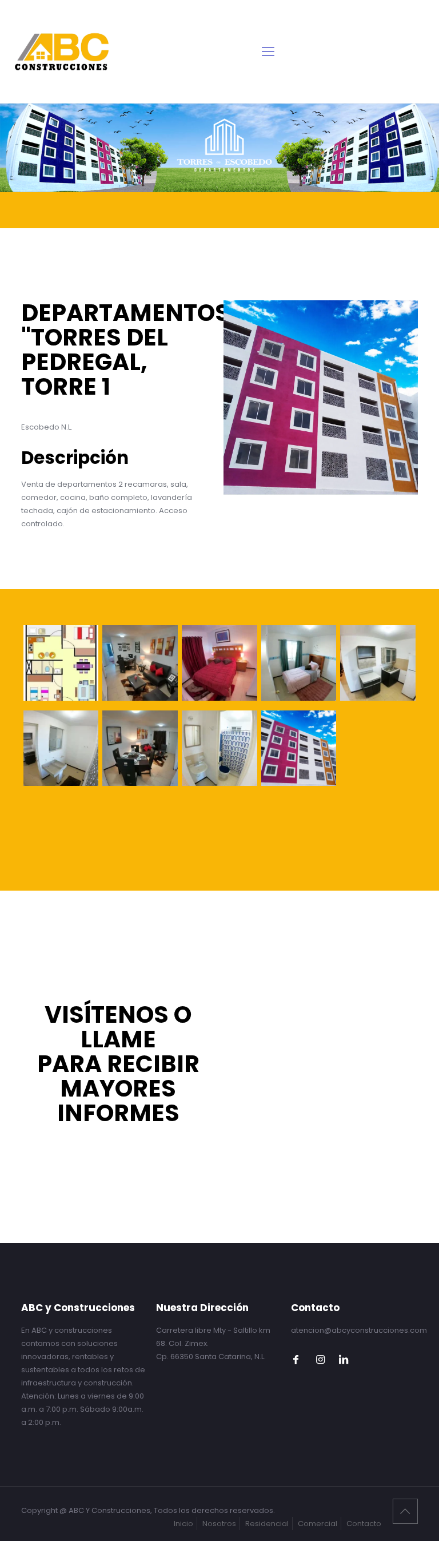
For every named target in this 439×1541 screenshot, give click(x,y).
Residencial (267, 1523)
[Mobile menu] (268, 51)
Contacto (363, 1523)
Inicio (183, 1523)
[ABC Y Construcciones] (62, 51)
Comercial (317, 1523)
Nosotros (219, 1523)
